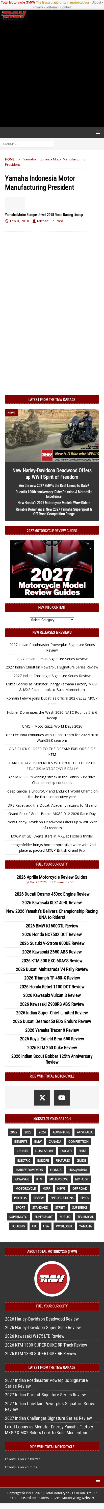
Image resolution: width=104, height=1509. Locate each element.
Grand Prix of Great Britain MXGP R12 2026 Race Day (52, 813)
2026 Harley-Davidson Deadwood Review (42, 1319)
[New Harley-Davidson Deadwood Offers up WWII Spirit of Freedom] (52, 459)
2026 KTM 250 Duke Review (52, 1047)
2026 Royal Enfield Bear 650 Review (52, 1038)
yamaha (85, 1226)
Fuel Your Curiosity (52, 864)
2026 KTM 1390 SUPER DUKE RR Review (40, 1353)
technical (85, 1217)
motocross (58, 1179)
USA (46, 1226)
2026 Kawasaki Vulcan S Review (52, 995)
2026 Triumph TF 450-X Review (52, 977)
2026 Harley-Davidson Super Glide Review (43, 1327)
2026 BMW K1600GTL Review (52, 925)
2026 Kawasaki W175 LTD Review (34, 1336)
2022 (13, 1132)
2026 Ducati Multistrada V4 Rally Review (52, 969)
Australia (85, 1132)
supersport (44, 1217)
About (96, 2)
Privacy (38, 7)
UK (34, 1226)
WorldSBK (64, 1226)
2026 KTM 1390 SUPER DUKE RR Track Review (46, 1345)
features (63, 1160)
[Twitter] (42, 1098)
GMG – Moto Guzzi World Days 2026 (52, 726)
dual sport (44, 1151)
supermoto (18, 1217)
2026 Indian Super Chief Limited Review (52, 1012)
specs (85, 1198)
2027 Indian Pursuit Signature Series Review (52, 658)
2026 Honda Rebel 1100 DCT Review (52, 986)
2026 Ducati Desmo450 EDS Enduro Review (52, 1021)
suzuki (65, 1217)
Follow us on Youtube (21, 1467)
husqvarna (78, 1170)
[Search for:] (27, 143)
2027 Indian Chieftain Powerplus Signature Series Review (52, 667)
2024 (42, 1132)
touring (18, 1226)
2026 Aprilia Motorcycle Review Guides (52, 877)
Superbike (79, 1207)
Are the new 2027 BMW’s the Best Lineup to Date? (54, 486)
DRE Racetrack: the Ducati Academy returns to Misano (52, 805)
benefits (20, 1141)
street (60, 1207)
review (39, 1198)
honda (56, 1170)
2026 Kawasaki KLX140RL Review (52, 902)
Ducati (66, 1151)
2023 (28, 1132)
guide (81, 1160)
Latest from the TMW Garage (52, 400)
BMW (38, 1141)
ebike (82, 1151)
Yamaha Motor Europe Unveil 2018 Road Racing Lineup (44, 215)
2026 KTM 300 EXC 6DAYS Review (52, 960)
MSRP (46, 1188)
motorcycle (26, 1188)
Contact (65, 7)
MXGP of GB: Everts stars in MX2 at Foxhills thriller (52, 836)
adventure (61, 1132)
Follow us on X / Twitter (22, 1459)
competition (78, 1141)
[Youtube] (62, 1098)
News (61, 1188)
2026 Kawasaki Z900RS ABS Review (52, 1004)
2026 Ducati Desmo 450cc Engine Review (52, 894)
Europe (43, 1160)
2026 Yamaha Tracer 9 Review (52, 1030)
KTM (39, 1179)
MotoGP (82, 1179)
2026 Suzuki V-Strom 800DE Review (52, 943)
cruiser (22, 1151)
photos (20, 1198)
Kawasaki (22, 1179)
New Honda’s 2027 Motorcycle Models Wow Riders (54, 503)
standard (40, 1207)
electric (23, 1160)
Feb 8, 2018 (19, 221)
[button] (97, 132)
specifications (62, 1198)
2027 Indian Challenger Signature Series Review (52, 675)
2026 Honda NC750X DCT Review (52, 934)
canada (55, 1141)
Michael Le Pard (50, 221)
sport (20, 1207)
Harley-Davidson (29, 1170)
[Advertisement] (52, 74)
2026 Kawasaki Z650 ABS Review (52, 951)
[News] (15, 204)
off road (79, 1188)
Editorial (52, 7)
